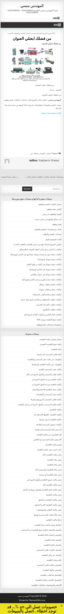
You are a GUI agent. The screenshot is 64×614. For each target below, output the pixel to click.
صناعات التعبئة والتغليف (52, 234)
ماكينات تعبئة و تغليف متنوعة (50, 289)
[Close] (61, 605)
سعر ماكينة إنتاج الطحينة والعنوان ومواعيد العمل (42, 490)
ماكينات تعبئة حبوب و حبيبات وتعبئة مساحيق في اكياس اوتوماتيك (35, 254)
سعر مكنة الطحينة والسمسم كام (48, 470)
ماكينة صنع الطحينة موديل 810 (49, 320)
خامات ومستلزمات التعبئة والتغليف (47, 229)
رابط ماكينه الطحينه (53, 520)
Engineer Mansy (49, 160)
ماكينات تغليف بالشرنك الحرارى (48, 305)
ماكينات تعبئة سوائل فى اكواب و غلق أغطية (44, 264)
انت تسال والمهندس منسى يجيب (48, 219)
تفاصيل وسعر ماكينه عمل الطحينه (47, 525)
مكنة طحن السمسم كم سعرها (49, 354)
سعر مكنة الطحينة (54, 465)
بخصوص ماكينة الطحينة (52, 570)
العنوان (42, 153)
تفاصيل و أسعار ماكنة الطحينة (49, 535)
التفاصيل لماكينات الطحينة (50, 575)
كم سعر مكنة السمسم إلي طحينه (48, 429)
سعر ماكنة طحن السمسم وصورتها (47, 515)
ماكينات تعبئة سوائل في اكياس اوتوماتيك (45, 269)
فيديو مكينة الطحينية (53, 444)
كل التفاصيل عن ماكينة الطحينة (48, 435)
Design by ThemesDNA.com (32, 600)
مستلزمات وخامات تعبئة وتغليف (48, 325)
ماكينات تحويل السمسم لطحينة (48, 424)
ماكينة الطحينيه (55, 409)
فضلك (36, 153)
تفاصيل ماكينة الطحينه (52, 545)
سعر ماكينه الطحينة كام (52, 485)
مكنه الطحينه (56, 349)
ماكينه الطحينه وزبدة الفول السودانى (46, 384)
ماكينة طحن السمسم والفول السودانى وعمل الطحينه (39, 404)
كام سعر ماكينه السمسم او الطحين (47, 439)
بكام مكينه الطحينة (54, 560)
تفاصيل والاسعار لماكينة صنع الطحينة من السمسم (41, 530)
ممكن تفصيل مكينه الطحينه (50, 339)
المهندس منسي (32, 5)
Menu (55, 18)
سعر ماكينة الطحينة (53, 495)
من (31, 153)
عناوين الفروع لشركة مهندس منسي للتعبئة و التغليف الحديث (30, 33)
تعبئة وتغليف (56, 224)
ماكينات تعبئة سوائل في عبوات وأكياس (45, 274)
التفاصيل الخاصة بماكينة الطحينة (48, 580)
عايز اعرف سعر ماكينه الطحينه (49, 450)
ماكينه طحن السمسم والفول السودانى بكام (43, 374)
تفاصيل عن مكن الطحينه (51, 555)
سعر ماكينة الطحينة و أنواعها (50, 500)
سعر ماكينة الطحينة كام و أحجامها (48, 505)
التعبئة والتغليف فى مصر (51, 214)
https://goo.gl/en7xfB (51, 113)
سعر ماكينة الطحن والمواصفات (48, 510)
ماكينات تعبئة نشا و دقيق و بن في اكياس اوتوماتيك (41, 279)
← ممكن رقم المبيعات (10, 177)
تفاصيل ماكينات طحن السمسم (49, 550)
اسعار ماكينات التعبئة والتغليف (49, 204)
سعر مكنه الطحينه (54, 460)
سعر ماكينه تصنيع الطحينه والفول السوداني (44, 480)
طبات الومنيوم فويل (53, 239)
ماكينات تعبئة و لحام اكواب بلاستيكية (47, 294)
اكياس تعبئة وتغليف (53, 209)
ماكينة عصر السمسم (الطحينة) (48, 394)
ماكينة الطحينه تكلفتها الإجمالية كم (47, 414)
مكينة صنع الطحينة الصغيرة (50, 344)
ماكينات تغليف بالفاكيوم (52, 309)
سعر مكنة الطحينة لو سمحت (50, 475)
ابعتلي (48, 153)
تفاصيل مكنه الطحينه (53, 540)
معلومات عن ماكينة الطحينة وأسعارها (46, 364)
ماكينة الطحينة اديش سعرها (50, 419)
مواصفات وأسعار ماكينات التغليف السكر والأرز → (43, 177)
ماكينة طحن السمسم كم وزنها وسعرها (46, 399)
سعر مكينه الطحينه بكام (52, 455)
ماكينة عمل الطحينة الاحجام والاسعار (46, 389)
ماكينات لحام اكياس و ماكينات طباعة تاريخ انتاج (42, 314)
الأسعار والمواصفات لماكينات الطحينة (46, 585)
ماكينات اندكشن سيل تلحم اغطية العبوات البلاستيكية (40, 249)
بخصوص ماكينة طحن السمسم (49, 565)
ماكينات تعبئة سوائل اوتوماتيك (49, 259)
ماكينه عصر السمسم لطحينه (50, 369)
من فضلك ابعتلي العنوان (32, 38)
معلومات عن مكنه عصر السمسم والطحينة (44, 359)
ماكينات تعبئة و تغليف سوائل (50, 284)
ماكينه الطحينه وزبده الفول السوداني (46, 379)
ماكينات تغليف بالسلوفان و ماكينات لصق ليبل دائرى (41, 299)
